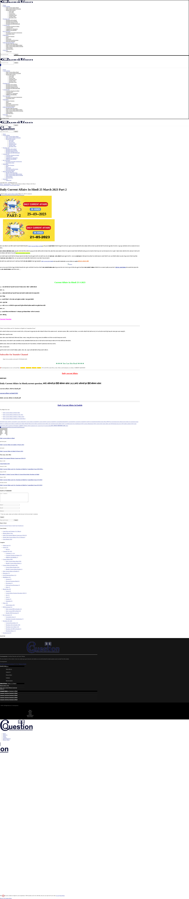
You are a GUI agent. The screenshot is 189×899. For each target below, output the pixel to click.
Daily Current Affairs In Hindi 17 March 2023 (13, 416)
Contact (30, 714)
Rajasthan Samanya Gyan (12, 22)
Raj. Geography (6, 31)
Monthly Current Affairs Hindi (13, 563)
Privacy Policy (9, 675)
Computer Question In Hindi (12, 26)
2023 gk (86, 421)
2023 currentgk (69, 421)
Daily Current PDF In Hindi (13, 611)
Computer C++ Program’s (12, 29)
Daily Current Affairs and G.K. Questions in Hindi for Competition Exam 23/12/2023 (21, 479)
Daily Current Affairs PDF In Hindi (14, 45)
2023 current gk (40, 421)
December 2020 (12, 17)
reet (3, 425)
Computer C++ (10, 553)
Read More (62, 895)
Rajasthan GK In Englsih (13, 624)
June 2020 (11, 11)
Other (5, 603)
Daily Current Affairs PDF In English (14, 46)
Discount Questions (10, 41)
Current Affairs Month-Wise (24, 423)
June (8, 597)
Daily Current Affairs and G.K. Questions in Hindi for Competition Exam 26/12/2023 (21, 485)
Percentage (8, 39)
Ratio (7, 37)
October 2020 (12, 16)
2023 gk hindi (91, 421)
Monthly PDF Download (11, 44)
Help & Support (9, 680)
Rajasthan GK (6, 19)
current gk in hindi (73, 423)
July (7, 595)
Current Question (5, 319)
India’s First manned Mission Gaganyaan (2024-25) (13, 458)
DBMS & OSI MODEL (11, 30)
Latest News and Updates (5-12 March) (12, 531)
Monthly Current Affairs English (14, 569)
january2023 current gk (95, 423)
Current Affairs (6, 6)
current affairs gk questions (128, 421)
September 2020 (13, 15)
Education (5, 50)
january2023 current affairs (84, 423)
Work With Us (9, 669)
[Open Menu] (0, 65)
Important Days (9, 49)
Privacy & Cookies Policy (6, 898)
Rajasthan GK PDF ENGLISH (13, 24)
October (8, 599)
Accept (57, 895)
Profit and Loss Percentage (12, 40)
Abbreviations (9, 47)
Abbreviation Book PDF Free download (107, 421)
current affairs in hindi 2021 (9, 393)
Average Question (10, 36)
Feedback (8, 677)
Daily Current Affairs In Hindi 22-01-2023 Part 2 (14, 418)
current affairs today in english (62, 423)
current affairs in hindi (13, 423)
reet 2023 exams (7, 425)
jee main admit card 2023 (107, 423)
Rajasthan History (11, 630)
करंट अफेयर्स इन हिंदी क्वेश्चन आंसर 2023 (59, 425)
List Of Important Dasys (9, 575)
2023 (1, 421)
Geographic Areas (10, 34)
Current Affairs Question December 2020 (16, 593)
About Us (30, 711)
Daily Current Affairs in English (11, 571)
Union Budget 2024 (5, 463)
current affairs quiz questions (48, 423)
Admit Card (9, 51)
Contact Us (8, 672)
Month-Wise (7, 589)
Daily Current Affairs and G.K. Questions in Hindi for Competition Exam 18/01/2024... (21, 469)
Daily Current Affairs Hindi (12, 7)
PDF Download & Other (8, 42)
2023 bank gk (5, 421)
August (8, 591)
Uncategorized (7, 632)
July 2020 (11, 12)
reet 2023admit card (15, 425)
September (9, 601)
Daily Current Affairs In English (13, 8)
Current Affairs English (12, 567)
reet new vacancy (37, 425)
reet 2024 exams (29, 425)
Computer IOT (9, 27)
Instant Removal (30, 715)
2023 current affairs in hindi (30, 421)
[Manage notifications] (3, 896)
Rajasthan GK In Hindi (11, 20)
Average (8, 579)
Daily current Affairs (70, 373)
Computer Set (6, 25)
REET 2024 (23, 425)
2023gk (96, 421)
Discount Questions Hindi (12, 581)
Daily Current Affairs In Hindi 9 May (11, 412)
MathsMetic (6, 35)
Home (4, 5)
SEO (8, 549)
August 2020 (12, 13)
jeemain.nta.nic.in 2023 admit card (121, 423)
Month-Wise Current (11, 10)
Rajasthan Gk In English (11, 21)
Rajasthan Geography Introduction (14, 32)
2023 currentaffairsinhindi (60, 421)
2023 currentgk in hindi (78, 421)
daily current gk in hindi (47, 261)
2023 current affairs (19, 421)
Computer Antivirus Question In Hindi (8, 691)
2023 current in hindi (49, 421)
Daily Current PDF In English (14, 609)
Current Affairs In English (10, 565)
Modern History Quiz (8, 533)
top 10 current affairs (46, 425)
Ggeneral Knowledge (12, 622)
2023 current (12, 421)
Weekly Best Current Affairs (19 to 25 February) (14, 537)
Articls (5, 547)
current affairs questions (36, 423)
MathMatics (7, 577)
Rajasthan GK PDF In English (13, 628)
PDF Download (7, 607)
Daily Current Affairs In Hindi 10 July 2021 (13, 414)
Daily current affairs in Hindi (11, 193)
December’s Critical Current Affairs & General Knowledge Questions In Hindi (19, 474)
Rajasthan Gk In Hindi (12, 626)
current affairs (119, 421)
